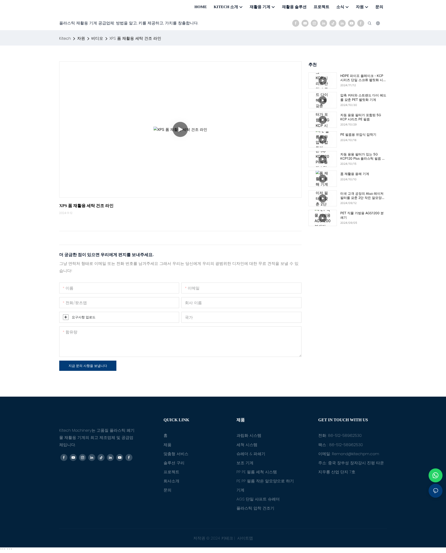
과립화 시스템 (248, 435)
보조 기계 (244, 463)
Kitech (65, 38)
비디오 (97, 38)
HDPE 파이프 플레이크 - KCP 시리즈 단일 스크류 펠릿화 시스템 (363, 78)
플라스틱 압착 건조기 (255, 508)
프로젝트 (171, 472)
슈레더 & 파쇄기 (250, 454)
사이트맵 (244, 538)
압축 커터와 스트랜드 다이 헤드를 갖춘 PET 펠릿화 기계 (363, 97)
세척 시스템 (246, 445)
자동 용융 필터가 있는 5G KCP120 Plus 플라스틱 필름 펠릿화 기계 (362, 156)
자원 (81, 38)
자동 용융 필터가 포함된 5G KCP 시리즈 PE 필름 (360, 117)
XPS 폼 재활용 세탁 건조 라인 (135, 38)
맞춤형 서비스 (176, 454)
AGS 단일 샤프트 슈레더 (258, 499)
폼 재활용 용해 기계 (354, 174)
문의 (167, 490)
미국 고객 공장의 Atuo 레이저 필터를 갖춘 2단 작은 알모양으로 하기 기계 (362, 195)
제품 (167, 445)
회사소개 (171, 481)
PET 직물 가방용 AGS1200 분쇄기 (362, 215)
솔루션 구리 (174, 463)
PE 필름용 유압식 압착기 (358, 134)
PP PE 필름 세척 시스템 (256, 472)
